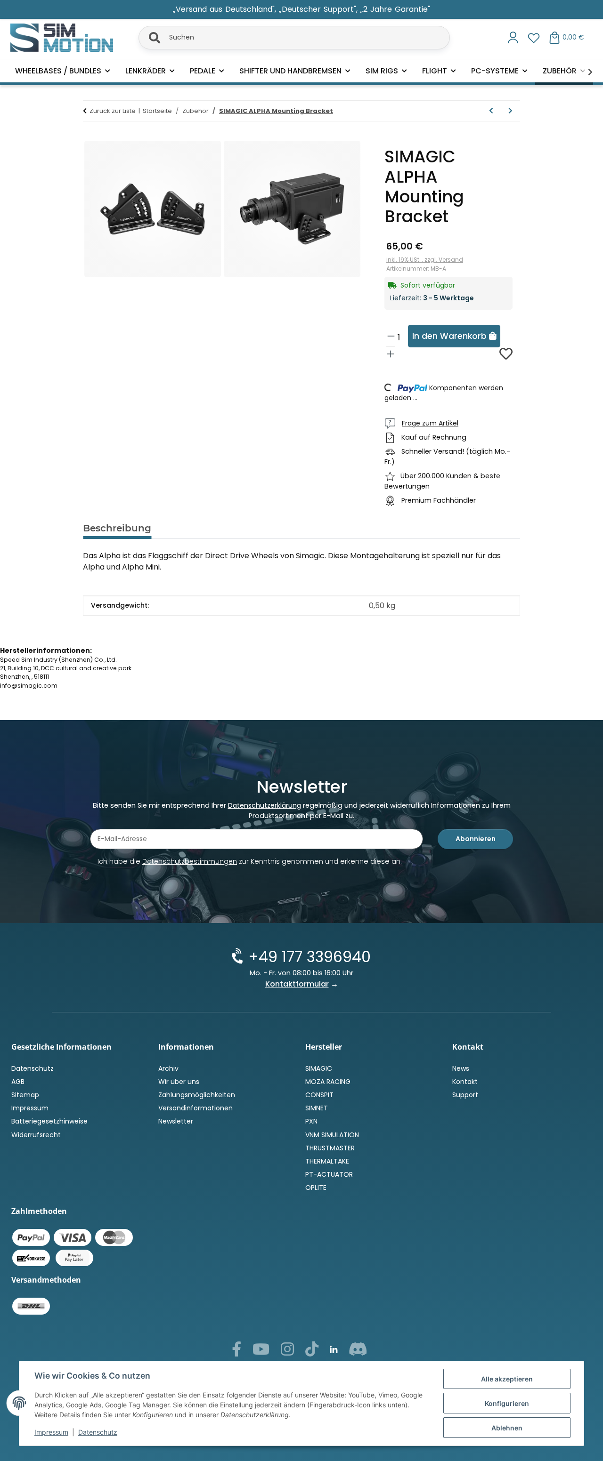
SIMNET (316, 1108)
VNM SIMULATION (332, 1135)
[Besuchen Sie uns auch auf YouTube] (261, 1351)
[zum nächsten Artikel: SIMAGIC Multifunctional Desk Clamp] (510, 111)
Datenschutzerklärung (264, 805)
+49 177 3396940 (309, 956)
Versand (451, 260)
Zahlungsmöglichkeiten (196, 1095)
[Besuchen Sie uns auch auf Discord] (358, 1351)
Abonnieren (476, 838)
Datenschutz (97, 1432)
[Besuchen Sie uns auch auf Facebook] (236, 1351)
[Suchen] (149, 35)
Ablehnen (506, 1428)
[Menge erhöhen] (390, 353)
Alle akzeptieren (507, 1379)
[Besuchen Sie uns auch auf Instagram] (287, 1351)
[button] (513, 37)
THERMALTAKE (327, 1161)
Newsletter (175, 1121)
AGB (17, 1081)
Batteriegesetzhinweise (49, 1121)
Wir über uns (178, 1081)
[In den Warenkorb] (90, 134)
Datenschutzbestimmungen (189, 861)
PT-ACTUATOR (329, 1174)
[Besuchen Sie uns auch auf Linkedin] (333, 1350)
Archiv (168, 1068)
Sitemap (25, 1095)
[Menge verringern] (391, 335)
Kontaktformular (297, 984)
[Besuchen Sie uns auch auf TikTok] (312, 1351)
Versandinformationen (195, 1108)
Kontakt (465, 1081)
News (460, 1068)
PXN (311, 1121)
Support (465, 1095)
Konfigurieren (507, 1403)
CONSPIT (319, 1095)
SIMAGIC (318, 1068)
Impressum (51, 1432)
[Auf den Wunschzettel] (506, 354)
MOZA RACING (327, 1081)
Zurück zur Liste (113, 110)
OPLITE (315, 1187)
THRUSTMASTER (330, 1148)
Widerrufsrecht (36, 1135)
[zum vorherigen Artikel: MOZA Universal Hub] (491, 111)
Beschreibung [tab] (117, 528)
